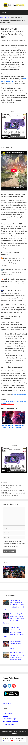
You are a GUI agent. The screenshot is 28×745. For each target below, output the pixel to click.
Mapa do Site (7, 703)
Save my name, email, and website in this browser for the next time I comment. (14, 543)
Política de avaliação (9, 719)
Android (7, 18)
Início (1, 18)
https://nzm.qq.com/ (19, 394)
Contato (5, 716)
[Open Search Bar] (26, 12)
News (5, 483)
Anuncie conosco (8, 724)
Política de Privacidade (10, 721)
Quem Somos (7, 713)
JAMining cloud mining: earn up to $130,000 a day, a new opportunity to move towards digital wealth (13, 493)
